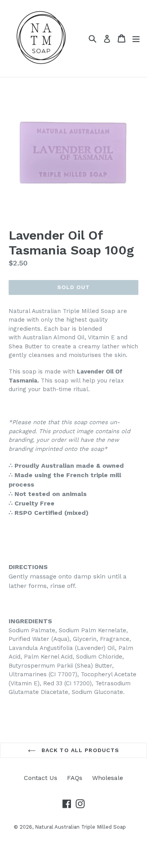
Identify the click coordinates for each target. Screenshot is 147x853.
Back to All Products (80, 750)
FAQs (74, 778)
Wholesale (107, 778)
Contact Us (40, 778)
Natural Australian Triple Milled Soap (80, 827)
